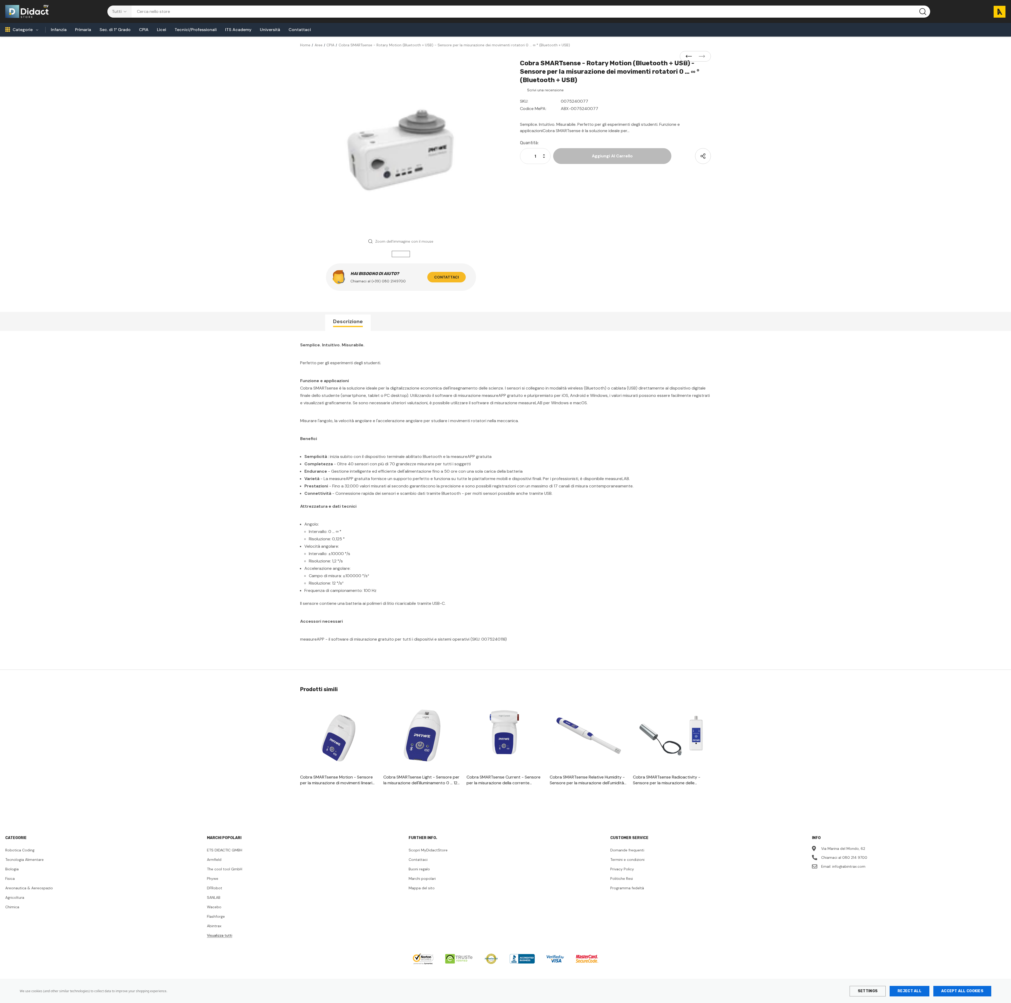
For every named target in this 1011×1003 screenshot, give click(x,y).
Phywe (212, 878)
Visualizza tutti (219, 935)
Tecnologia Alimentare (24, 859)
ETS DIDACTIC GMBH (224, 850)
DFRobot (214, 888)
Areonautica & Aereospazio (29, 888)
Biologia (12, 869)
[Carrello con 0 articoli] (997, 11)
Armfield (214, 859)
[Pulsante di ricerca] (923, 12)
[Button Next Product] (700, 56)
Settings (868, 991)
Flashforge (216, 916)
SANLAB (213, 897)
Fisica (10, 878)
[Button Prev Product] (690, 56)
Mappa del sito (422, 888)
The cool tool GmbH (224, 869)
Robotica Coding (19, 850)
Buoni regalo (419, 869)
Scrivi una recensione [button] (545, 90)
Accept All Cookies (962, 991)
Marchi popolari (422, 878)
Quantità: (529, 142)
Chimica (12, 907)
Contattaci (446, 277)
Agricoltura (14, 897)
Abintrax (214, 926)
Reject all (909, 991)
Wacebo (214, 907)
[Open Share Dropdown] (703, 156)
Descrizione (348, 321)
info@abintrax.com (848, 866)
